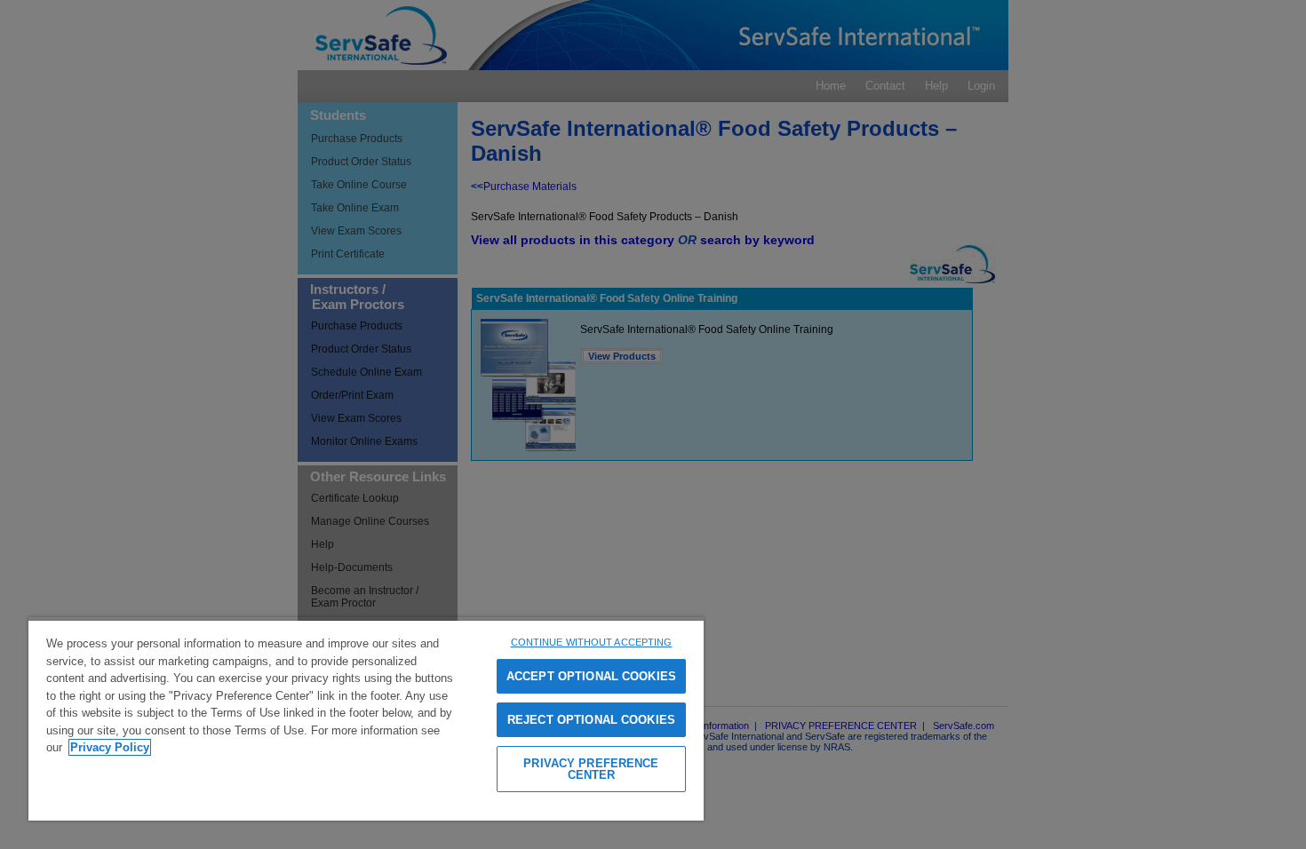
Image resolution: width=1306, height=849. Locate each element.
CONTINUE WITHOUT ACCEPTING (592, 642)
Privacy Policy (109, 747)
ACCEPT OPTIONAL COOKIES (591, 676)
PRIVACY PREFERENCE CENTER (590, 769)
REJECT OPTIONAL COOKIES (591, 719)
